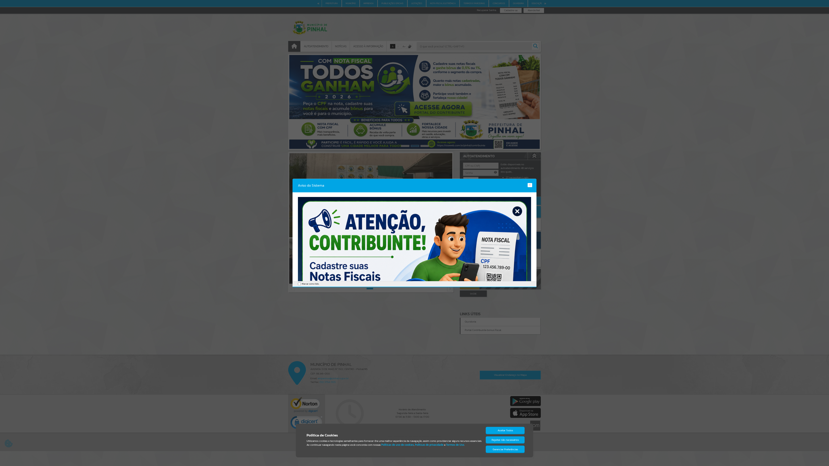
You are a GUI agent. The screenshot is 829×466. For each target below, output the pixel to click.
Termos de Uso (455, 445)
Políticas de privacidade (429, 445)
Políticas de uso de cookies (397, 445)
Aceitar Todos (505, 430)
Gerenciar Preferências (505, 449)
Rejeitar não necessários (505, 440)
